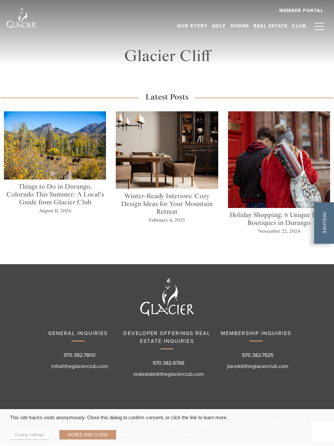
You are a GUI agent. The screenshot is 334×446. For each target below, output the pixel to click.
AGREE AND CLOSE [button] (88, 434)
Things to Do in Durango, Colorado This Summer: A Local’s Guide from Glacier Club (55, 194)
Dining (240, 26)
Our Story (192, 26)
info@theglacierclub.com (79, 366)
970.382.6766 (168, 363)
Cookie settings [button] (29, 434)
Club (299, 26)
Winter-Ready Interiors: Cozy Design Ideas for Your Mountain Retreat (167, 204)
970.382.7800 (80, 355)
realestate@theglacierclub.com (168, 374)
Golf (219, 26)
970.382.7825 (257, 355)
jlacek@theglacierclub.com (257, 366)
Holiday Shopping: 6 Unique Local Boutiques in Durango (279, 219)
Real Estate (270, 26)
